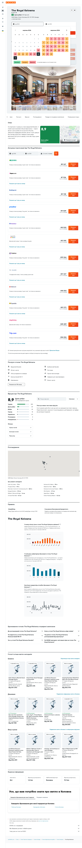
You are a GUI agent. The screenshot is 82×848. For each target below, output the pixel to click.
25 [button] (19, 54)
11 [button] (19, 46)
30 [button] (38, 54)
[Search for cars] (3, 14)
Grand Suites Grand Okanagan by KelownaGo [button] (35, 678)
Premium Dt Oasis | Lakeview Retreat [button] (52, 715)
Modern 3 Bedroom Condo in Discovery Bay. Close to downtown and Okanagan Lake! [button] (35, 750)
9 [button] (38, 42)
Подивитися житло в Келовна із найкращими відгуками (65, 729)
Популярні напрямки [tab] (42, 797)
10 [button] (15, 46)
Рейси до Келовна (16, 807)
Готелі (17, 839)
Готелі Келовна (60, 839)
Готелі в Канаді (37, 839)
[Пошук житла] (3, 10)
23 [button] (38, 50)
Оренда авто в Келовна (39, 807)
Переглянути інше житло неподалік (70, 658)
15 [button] (34, 46)
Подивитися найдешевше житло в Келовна (68, 694)
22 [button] (34, 50)
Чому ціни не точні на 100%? (18, 831)
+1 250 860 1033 (16, 19)
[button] (2, 2)
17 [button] (15, 50)
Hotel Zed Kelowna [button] (67, 715)
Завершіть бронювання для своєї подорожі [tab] (22, 797)
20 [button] (27, 50)
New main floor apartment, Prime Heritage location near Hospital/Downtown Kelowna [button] (16, 716)
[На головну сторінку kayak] (11, 2)
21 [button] (30, 50)
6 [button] (66, 39)
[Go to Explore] (3, 18)
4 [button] (19, 42)
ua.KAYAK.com (11, 839)
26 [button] (23, 54)
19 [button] (23, 50)
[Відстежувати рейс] (3, 21)
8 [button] (34, 42)
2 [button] (38, 39)
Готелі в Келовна (59, 807)
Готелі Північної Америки (26, 839)
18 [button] (19, 50)
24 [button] (15, 54)
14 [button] (30, 46)
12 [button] (23, 46)
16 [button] (38, 46)
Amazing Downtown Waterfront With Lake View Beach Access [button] (70, 678)
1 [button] (34, 39)
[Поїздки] (3, 26)
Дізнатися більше (54, 350)
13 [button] (26, 46)
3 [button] (15, 42)
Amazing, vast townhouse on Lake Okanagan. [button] (51, 749)
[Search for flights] (3, 7)
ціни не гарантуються (43, 821)
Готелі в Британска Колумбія (48, 839)
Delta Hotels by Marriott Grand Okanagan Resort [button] (17, 678)
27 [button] (27, 54)
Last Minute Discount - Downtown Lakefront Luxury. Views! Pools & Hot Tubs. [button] (51, 679)
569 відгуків (25, 15)
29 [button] (34, 54)
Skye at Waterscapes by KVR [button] (69, 748)
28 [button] (30, 54)
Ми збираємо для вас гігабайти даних (21, 828)
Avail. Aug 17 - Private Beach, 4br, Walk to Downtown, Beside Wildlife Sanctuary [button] (35, 716)
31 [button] (15, 58)
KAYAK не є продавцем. (16, 825)
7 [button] (30, 42)
